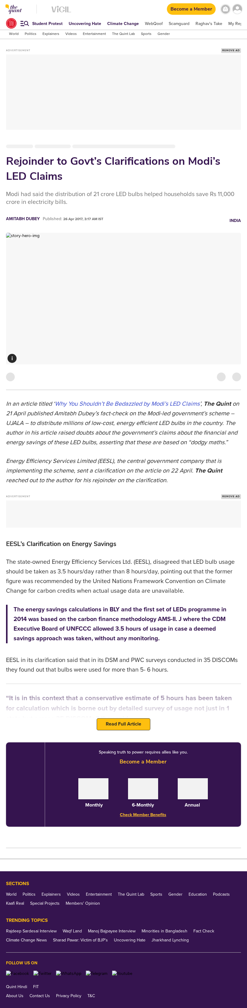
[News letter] (225, 9)
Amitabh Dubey (23, 218)
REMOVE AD (231, 50)
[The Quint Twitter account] (42, 973)
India (235, 220)
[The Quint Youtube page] (122, 973)
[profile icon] (237, 9)
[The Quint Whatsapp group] (68, 973)
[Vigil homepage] (61, 12)
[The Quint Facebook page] (17, 973)
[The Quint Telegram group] (97, 973)
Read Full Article (123, 724)
